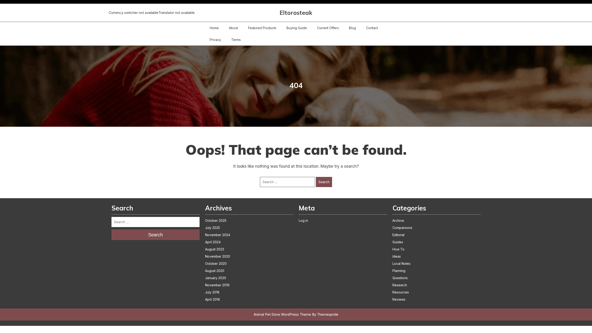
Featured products (262, 28)
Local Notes (401, 263)
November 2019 (217, 285)
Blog (352, 28)
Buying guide (297, 28)
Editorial (398, 235)
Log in (303, 220)
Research (399, 285)
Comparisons (402, 228)
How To (398, 249)
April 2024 (213, 242)
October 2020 (216, 263)
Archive (398, 220)
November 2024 (217, 235)
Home (214, 28)
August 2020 (214, 271)
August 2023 (214, 249)
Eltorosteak (296, 12)
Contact (372, 28)
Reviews (398, 299)
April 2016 (212, 299)
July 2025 (212, 228)
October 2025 (215, 220)
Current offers (328, 28)
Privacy (215, 40)
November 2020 (217, 256)
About (233, 28)
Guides (397, 242)
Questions (400, 278)
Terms (236, 40)
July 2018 (212, 292)
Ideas (396, 256)
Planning (398, 271)
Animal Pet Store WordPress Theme (282, 314)
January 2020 (215, 278)
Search (324, 182)
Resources (400, 292)
